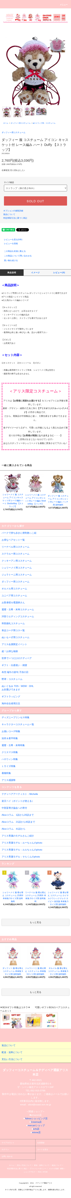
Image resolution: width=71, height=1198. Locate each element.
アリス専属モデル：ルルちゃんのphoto (22, 849)
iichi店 (36, 1129)
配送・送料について (41, 1165)
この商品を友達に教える (15, 251)
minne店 (36, 1132)
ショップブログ (29, 1172)
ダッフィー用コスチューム (21, 123)
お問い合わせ (7, 1156)
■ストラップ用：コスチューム (44, 123)
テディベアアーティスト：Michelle (20, 794)
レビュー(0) (59, 272)
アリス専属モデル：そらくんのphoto (21, 856)
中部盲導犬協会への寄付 (14, 808)
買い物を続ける (11, 260)
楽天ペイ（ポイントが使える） (18, 801)
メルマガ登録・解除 (56, 1168)
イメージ (35, 272)
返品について (9, 214)
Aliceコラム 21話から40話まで (18, 821)
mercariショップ (36, 1125)
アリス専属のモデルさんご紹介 (18, 835)
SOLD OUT (35, 201)
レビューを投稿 (11, 243)
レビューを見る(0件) (13, 239)
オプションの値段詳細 (13, 211)
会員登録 (40, 1143)
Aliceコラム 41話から (13, 828)
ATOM (45, 1172)
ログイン (5, 1149)
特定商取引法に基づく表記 (15, 218)
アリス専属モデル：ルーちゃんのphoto (22, 842)
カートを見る (42, 1149)
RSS (39, 1172)
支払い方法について (24, 1165)
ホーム (5, 123)
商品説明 (11, 272)
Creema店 (36, 1122)
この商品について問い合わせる (18, 256)
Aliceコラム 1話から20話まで (18, 815)
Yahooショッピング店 (36, 1118)
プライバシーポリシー (38, 1168)
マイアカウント (8, 1143)
